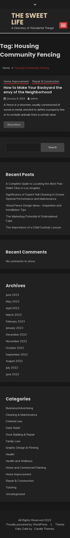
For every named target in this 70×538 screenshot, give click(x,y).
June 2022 (12, 374)
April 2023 (12, 308)
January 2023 (14, 328)
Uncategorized (15, 494)
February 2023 (15, 321)
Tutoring (11, 487)
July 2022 (12, 367)
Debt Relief (13, 428)
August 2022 (14, 361)
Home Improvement (16, 81)
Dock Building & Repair (20, 434)
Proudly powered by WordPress (27, 524)
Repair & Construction (45, 81)
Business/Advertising (19, 408)
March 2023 (14, 314)
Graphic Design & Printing (22, 447)
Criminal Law (14, 421)
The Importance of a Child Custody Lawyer (33, 227)
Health (10, 454)
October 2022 (15, 348)
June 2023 (12, 295)
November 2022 (16, 341)
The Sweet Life (29, 19)
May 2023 (12, 301)
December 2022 (16, 334)
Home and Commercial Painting (26, 467)
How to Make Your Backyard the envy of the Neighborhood (33, 90)
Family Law (13, 441)
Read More (14, 124)
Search (52, 147)
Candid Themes (44, 528)
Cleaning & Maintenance (21, 414)
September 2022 (17, 354)
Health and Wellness (19, 461)
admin (34, 98)
